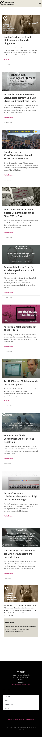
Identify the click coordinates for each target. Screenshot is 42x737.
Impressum (30, 719)
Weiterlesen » (8, 60)
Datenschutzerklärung (16, 719)
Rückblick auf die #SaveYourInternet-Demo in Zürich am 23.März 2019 (18, 155)
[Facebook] (6, 643)
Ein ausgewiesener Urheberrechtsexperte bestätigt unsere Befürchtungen (20, 496)
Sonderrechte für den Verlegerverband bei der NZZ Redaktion (19, 438)
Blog (6, 700)
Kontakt (7, 708)
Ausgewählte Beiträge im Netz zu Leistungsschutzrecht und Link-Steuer (20, 270)
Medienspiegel (9, 704)
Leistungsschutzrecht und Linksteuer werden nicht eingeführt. (17, 40)
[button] (40, 3)
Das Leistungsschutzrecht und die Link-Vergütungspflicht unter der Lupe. (19, 553)
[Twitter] (11, 643)
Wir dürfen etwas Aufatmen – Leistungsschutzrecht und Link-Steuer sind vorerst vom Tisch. (20, 97)
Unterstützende (9, 697)
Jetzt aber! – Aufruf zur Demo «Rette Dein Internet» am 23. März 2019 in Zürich (19, 213)
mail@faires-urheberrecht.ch (21, 684)
